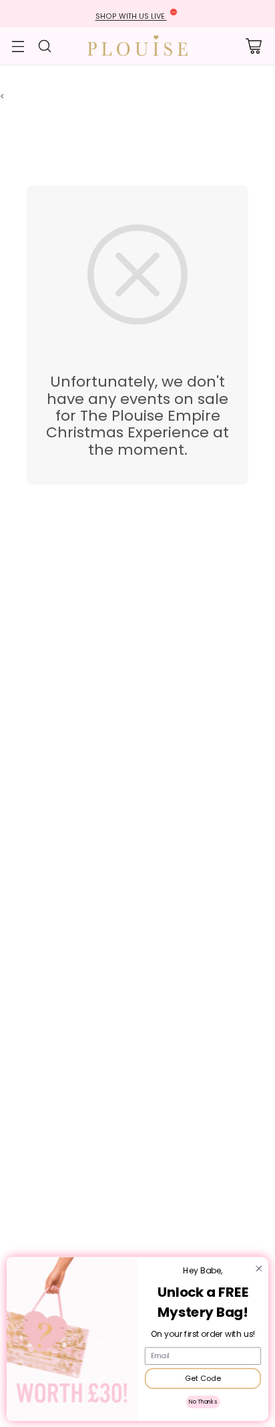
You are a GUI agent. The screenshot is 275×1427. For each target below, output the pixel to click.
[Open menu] (17, 45)
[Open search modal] (44, 45)
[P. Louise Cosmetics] (137, 45)
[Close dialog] (258, 1268)
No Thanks (202, 1402)
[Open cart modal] (253, 45)
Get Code (202, 1378)
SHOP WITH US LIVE (131, 16)
